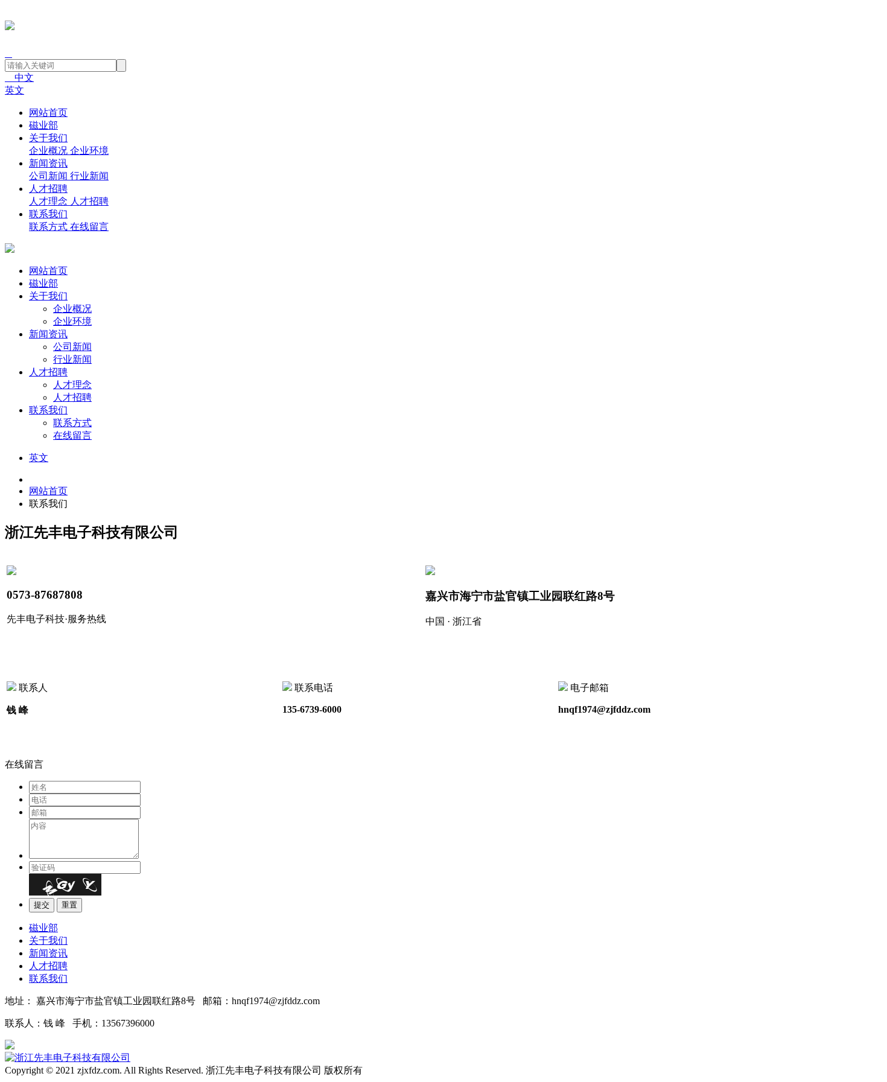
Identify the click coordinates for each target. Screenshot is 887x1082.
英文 (14, 90)
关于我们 (48, 138)
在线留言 (72, 435)
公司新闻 (72, 347)
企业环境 (72, 321)
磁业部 (43, 125)
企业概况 (72, 309)
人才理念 (72, 385)
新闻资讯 (48, 163)
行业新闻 (72, 359)
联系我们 (48, 214)
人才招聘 (48, 188)
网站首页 (48, 112)
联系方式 (72, 423)
